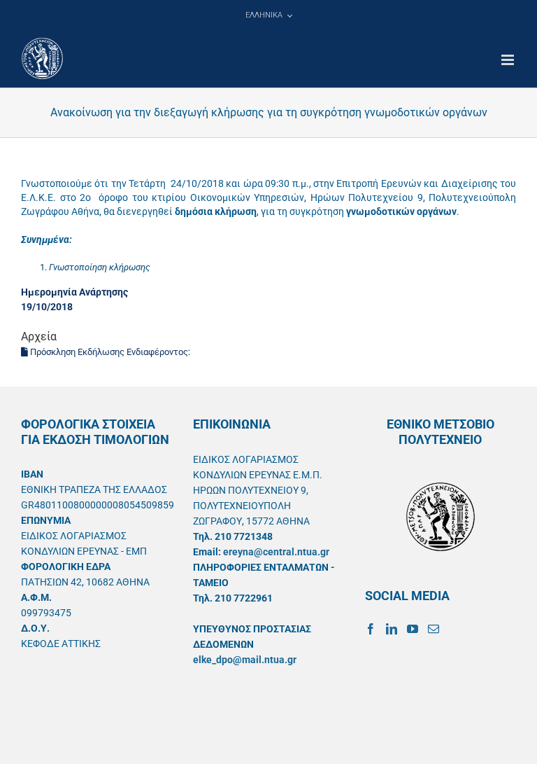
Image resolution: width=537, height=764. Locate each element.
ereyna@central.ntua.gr (276, 551)
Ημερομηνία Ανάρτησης (74, 292)
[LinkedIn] (391, 628)
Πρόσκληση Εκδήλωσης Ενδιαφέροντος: (110, 352)
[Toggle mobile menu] (508, 60)
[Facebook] (370, 628)
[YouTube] (412, 628)
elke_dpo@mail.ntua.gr (244, 659)
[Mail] (433, 628)
